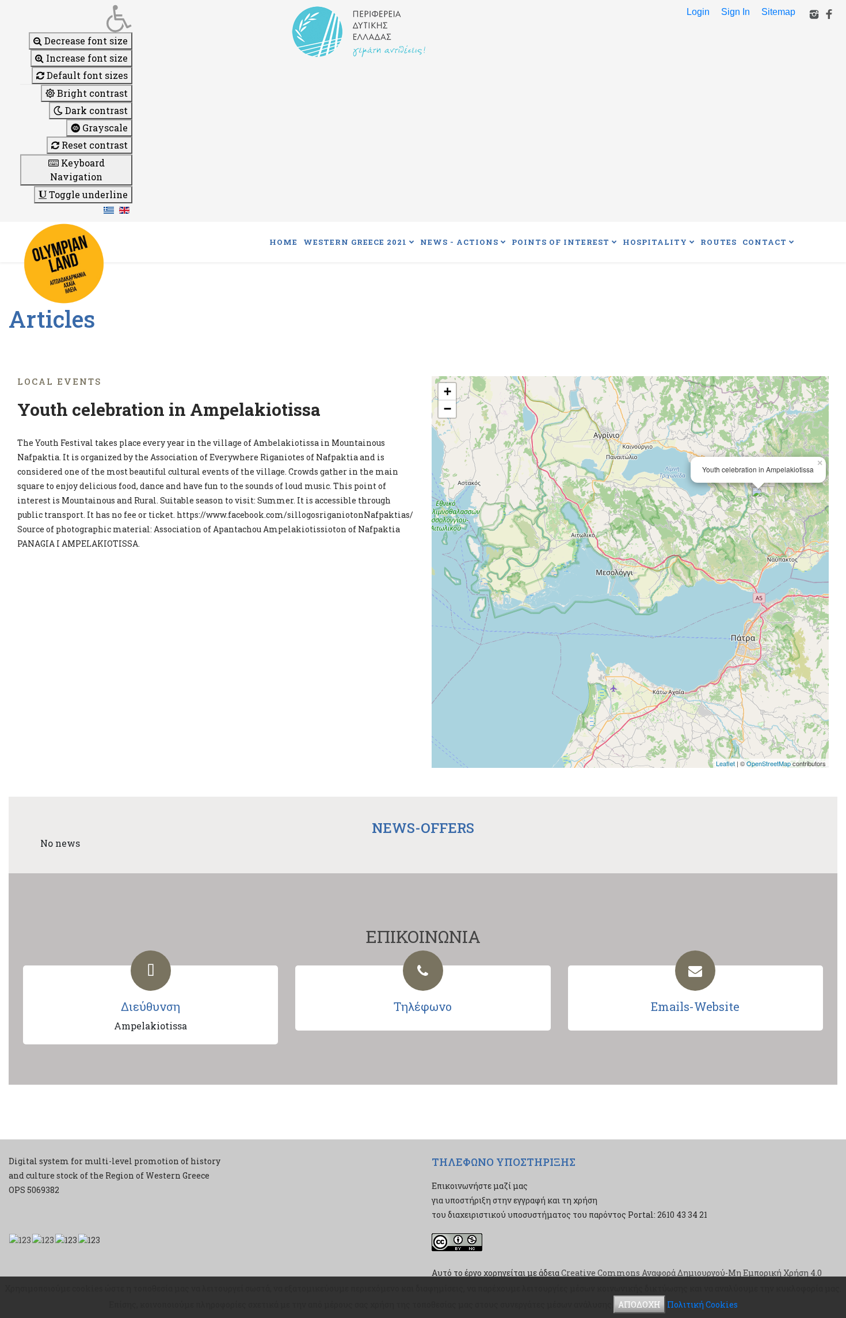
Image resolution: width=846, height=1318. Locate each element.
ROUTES (718, 242)
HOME (283, 242)
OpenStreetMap (768, 763)
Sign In (735, 12)
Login (698, 12)
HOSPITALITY (655, 242)
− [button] (447, 409)
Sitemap (778, 12)
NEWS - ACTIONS (459, 242)
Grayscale (104, 128)
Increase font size (86, 58)
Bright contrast (91, 93)
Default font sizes (86, 75)
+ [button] (447, 391)
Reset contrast (93, 145)
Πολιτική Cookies (702, 1304)
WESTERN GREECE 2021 (355, 242)
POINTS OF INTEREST (560, 242)
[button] (76, 18)
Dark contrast (95, 110)
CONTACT (764, 242)
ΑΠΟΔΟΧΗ (639, 1304)
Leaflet (725, 763)
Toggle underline (87, 194)
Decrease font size (85, 41)
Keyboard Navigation (77, 170)
